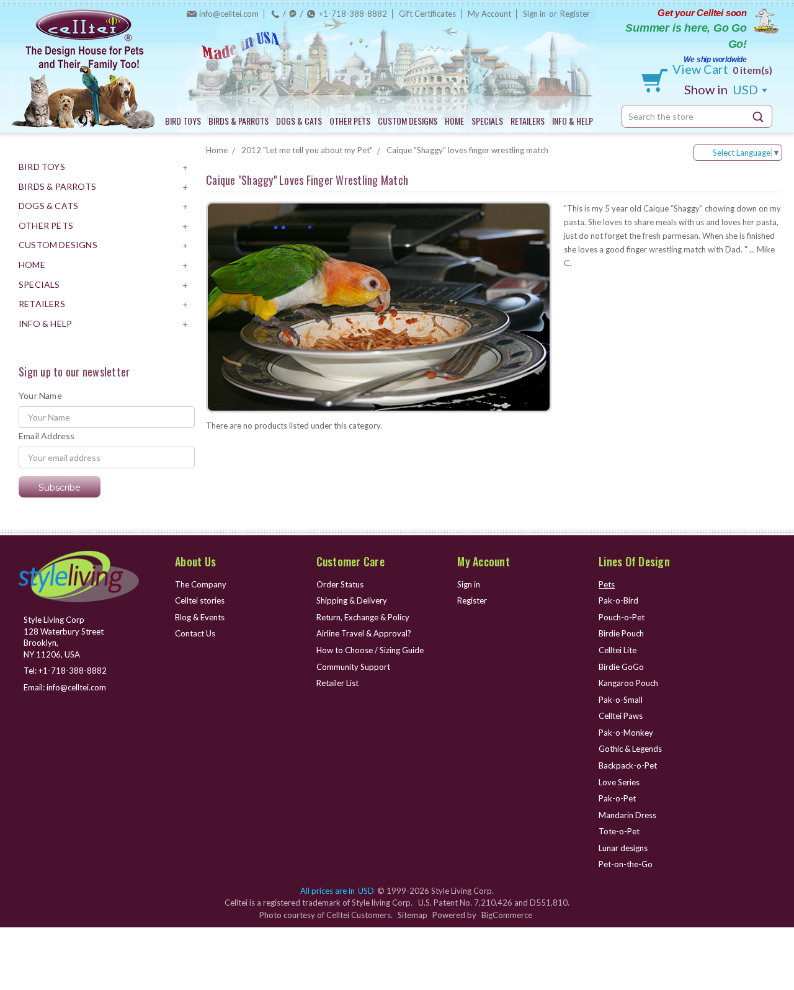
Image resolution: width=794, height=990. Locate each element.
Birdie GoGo (621, 667)
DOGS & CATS (299, 120)
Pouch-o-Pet (622, 617)
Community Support (353, 667)
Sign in (534, 13)
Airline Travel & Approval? (363, 633)
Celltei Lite (617, 650)
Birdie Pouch (621, 633)
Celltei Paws (621, 716)
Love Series (619, 782)
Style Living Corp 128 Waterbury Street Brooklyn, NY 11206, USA (64, 637)
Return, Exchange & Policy (362, 617)
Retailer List (337, 683)
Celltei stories (200, 600)
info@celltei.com (229, 13)
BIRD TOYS (183, 120)
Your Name (40, 395)
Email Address (47, 435)
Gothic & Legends (630, 749)
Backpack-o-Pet (628, 765)
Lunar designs (623, 848)
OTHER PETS (349, 120)
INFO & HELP (572, 120)
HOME (454, 120)
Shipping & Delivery (351, 600)
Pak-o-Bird (618, 600)
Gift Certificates (427, 13)
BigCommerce (506, 915)
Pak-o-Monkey (626, 733)
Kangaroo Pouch (628, 683)
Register (575, 13)
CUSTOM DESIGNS (407, 120)
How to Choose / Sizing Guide (370, 650)
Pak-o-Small (621, 700)
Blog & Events (200, 617)
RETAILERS (528, 120)
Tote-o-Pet (619, 831)
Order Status (340, 584)
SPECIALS (487, 120)
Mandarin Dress (627, 815)
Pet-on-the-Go (626, 864)
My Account (489, 13)
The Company (200, 584)
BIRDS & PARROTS (238, 120)
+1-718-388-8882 (353, 13)
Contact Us (195, 633)
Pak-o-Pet (617, 798)
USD (722, 89)
